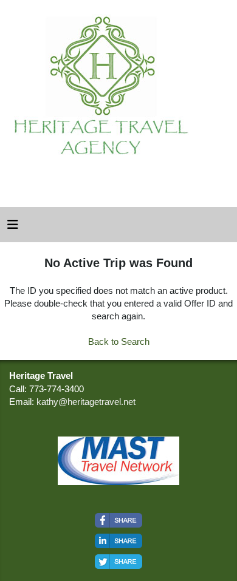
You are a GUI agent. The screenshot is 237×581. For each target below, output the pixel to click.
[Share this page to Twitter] (118, 561)
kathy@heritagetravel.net (86, 401)
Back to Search (118, 341)
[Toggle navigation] (12, 227)
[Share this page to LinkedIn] (118, 541)
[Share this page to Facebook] (118, 520)
